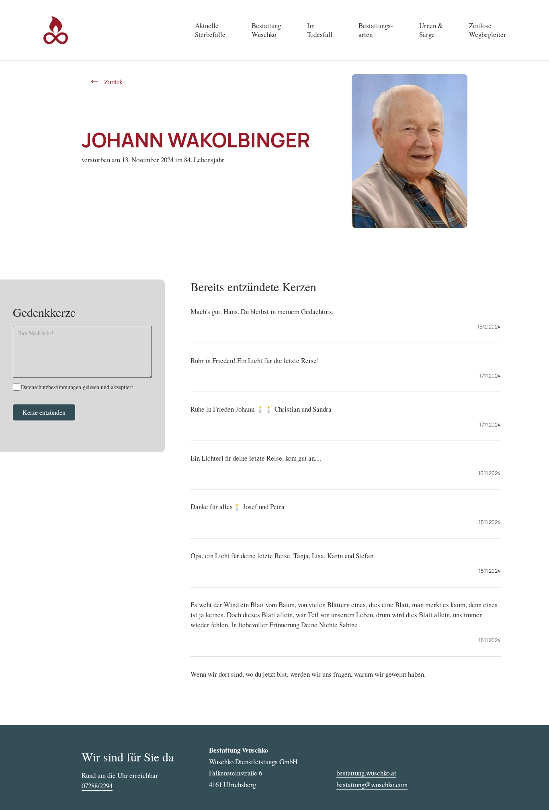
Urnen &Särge (431, 30)
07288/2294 (97, 785)
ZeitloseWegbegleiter (487, 30)
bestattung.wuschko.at (366, 772)
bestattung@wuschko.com (372, 784)
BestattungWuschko (266, 30)
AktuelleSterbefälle (210, 30)
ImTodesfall (319, 30)
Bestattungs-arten (375, 30)
